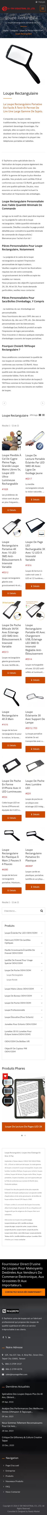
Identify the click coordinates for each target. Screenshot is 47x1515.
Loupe (29, 1220)
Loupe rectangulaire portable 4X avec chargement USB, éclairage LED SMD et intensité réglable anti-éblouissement (35, 639)
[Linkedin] (9, 1337)
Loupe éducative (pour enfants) (19, 1017)
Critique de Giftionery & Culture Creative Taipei (22, 1439)
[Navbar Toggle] (42, 8)
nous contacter (20, 1239)
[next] (43, 403)
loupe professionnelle (15, 1010)
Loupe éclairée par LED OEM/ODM (21, 933)
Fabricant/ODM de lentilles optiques (18, 941)
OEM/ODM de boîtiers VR (17, 1041)
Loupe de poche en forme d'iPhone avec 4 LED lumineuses (11, 786)
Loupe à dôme (32, 1226)
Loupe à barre (21, 1230)
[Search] (42, 911)
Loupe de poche (10, 1230)
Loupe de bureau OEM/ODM (18, 996)
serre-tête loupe (23, 1233)
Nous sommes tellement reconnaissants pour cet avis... (22, 1424)
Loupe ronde (12, 980)
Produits (9, 1476)
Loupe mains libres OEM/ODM (19, 989)
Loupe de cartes (21, 1226)
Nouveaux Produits (14, 1481)
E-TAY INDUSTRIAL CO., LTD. (30, 1506)
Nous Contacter (13, 1492)
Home (5, 31)
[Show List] (43, 415)
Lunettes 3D (36, 1236)
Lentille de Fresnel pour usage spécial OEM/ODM (19, 961)
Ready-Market (34, 1511)
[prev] (4, 403)
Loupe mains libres (11, 1233)
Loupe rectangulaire (23, 34)
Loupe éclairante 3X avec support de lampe (35, 717)
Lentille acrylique (27, 1223)
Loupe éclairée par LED (12, 1223)
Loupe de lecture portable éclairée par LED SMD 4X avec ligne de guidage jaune (35, 464)
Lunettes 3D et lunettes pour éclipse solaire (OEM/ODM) (18, 1033)
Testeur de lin (9, 1236)
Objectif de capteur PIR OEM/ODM (16, 1050)
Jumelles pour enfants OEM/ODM (21, 1024)
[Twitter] (6, 1337)
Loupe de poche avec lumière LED (34, 784)
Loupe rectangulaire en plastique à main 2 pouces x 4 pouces (11, 857)
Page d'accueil (12, 1466)
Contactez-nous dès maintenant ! (23, 1292)
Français (42, 2)
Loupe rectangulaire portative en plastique (33, 855)
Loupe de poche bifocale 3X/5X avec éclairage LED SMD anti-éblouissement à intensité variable (12, 635)
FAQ (8, 1487)
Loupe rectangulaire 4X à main (10, 715)
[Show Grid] (40, 415)
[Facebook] (3, 1337)
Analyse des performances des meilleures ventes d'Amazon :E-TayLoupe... (22, 1410)
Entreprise (10, 1471)
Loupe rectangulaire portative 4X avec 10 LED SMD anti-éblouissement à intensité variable (12, 554)
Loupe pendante (35, 1233)
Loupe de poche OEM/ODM (31, 31)
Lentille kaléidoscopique (23, 1236)
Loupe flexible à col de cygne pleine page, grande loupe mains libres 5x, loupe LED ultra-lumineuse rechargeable (11, 469)
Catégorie (14, 31)
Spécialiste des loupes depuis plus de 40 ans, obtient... (22, 1396)
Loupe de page (10, 1226)
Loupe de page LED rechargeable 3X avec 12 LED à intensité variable (35, 550)
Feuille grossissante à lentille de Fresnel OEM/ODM (20, 951)
